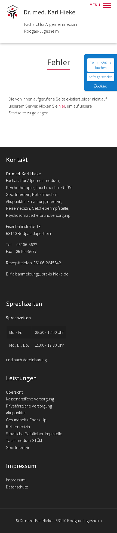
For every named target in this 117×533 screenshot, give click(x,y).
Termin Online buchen (100, 65)
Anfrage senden (101, 76)
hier (62, 106)
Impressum (16, 479)
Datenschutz (17, 487)
